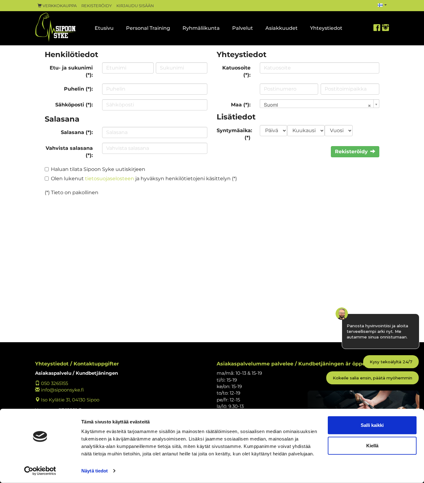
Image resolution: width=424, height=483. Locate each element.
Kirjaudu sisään (135, 5)
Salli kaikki (372, 425)
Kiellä (372, 445)
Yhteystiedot (326, 28)
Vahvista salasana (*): (69, 151)
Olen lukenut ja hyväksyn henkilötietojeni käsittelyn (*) (144, 178)
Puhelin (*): (78, 89)
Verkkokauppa (59, 5)
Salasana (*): (77, 132)
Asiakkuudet (281, 28)
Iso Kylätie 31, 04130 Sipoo (69, 400)
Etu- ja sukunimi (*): (71, 71)
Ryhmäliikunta (201, 28)
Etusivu (104, 28)
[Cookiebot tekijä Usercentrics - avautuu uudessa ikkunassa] (40, 471)
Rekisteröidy (96, 5)
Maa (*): (240, 105)
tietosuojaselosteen (109, 178)
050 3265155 (54, 383)
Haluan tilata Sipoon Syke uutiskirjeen (98, 169)
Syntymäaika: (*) (234, 134)
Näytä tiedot (94, 470)
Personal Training (148, 28)
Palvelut (242, 28)
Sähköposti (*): (74, 105)
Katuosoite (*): (236, 71)
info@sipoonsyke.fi (62, 390)
